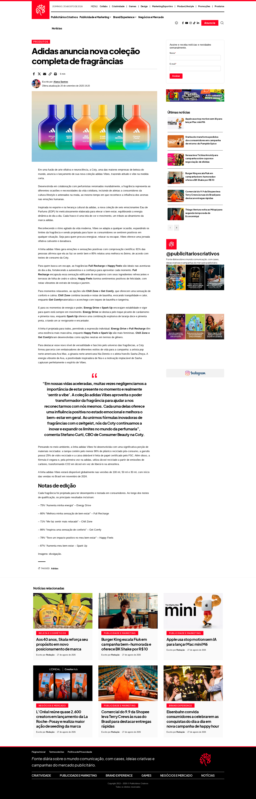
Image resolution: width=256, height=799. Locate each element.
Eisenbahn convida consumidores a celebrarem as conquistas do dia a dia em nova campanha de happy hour (193, 719)
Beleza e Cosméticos (52, 633)
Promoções (204, 6)
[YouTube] (186, 23)
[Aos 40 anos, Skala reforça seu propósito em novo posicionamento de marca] (62, 611)
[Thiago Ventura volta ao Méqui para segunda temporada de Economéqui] (176, 214)
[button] (222, 22)
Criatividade (118, 6)
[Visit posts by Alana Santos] (36, 83)
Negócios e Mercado (52, 705)
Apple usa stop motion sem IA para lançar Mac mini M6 (191, 642)
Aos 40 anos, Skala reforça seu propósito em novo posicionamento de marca (62, 644)
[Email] (45, 74)
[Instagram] (190, 23)
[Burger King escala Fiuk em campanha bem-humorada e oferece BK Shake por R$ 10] (176, 178)
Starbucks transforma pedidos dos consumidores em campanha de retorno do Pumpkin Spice (203, 140)
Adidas (54, 568)
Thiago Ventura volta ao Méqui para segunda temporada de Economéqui (203, 213)
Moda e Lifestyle (185, 6)
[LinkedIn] (198, 23)
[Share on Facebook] (34, 74)
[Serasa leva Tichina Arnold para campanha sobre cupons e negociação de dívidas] (176, 159)
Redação (50, 655)
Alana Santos (60, 81)
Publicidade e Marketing (120, 633)
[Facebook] (182, 23)
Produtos (219, 6)
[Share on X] (39, 74)
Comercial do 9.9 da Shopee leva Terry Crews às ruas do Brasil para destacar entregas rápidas (202, 194)
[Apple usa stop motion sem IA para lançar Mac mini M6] (176, 123)
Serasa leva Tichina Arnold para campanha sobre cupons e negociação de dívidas (201, 158)
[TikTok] (194, 23)
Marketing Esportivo (162, 6)
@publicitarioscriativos (192, 253)
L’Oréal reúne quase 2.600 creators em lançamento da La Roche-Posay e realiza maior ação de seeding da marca (62, 719)
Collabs (104, 6)
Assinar (176, 76)
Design (144, 6)
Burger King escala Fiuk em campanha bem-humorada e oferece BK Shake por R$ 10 (200, 176)
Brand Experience (180, 705)
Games (132, 6)
